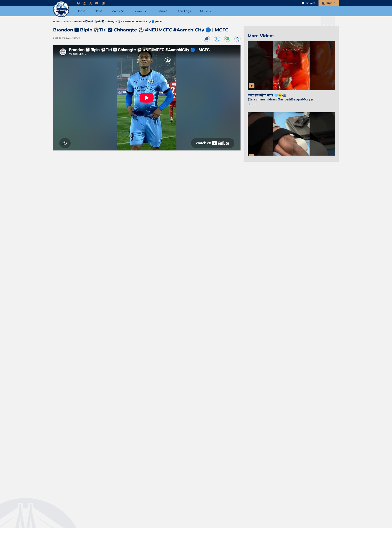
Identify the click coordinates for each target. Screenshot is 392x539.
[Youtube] (96, 3)
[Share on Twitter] (217, 39)
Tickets (310, 3)
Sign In (330, 2)
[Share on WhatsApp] (227, 39)
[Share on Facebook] (207, 39)
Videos (252, 104)
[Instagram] (84, 3)
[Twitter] (90, 3)
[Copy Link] (237, 39)
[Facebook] (78, 3)
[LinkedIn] (103, 3)
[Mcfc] (61, 9)
